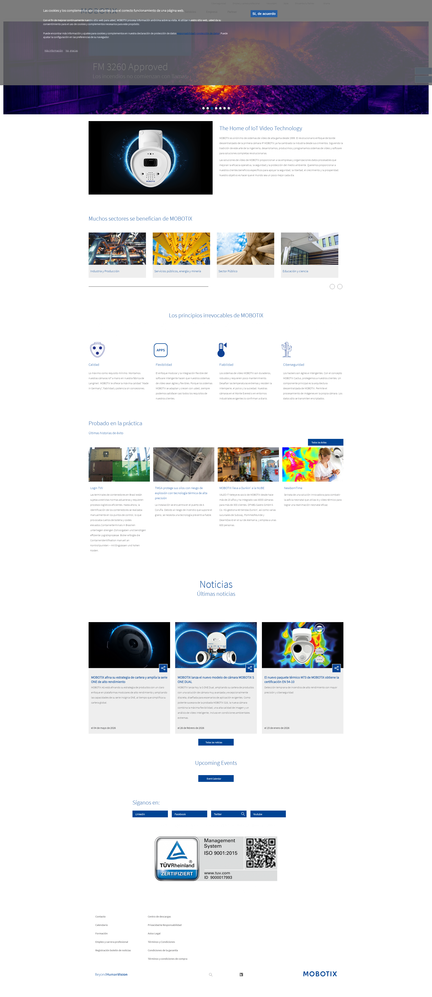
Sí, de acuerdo (264, 14)
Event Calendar (214, 778)
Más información (54, 50)
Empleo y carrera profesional (111, 941)
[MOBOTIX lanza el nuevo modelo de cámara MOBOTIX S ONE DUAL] (216, 667)
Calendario (101, 925)
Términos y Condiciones (161, 941)
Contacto (100, 916)
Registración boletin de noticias (113, 950)
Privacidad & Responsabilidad (165, 925)
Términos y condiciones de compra (167, 958)
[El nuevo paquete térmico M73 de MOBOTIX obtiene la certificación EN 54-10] (302, 667)
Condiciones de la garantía (163, 950)
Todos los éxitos (319, 442)
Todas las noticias (214, 742)
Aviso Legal (154, 933)
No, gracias (72, 50)
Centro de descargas (159, 916)
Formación (101, 933)
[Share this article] (163, 668)
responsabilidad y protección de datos (198, 33)
